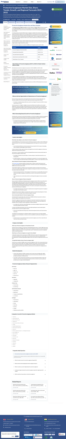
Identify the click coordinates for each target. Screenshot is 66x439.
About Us (39, 1)
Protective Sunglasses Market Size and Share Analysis (7, 28)
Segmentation (12, 22)
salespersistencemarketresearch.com (33, 416)
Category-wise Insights (6, 59)
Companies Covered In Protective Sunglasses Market (7, 73)
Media (32, 1)
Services (25, 1)
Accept (17, 436)
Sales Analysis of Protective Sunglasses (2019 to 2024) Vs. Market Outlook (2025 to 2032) (7, 35)
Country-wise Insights (6, 55)
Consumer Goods (35, 19)
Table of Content (20, 22)
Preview (5, 22)
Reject (13, 436)
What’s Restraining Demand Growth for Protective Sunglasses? (7, 50)
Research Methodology (30, 22)
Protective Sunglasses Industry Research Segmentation (7, 68)
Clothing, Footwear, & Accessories (11, 5)
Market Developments (6, 63)
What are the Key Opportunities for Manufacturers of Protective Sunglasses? (7, 43)
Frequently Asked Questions (7, 78)
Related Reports (7, 81)
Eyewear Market (16, 163)
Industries (18, 1)
